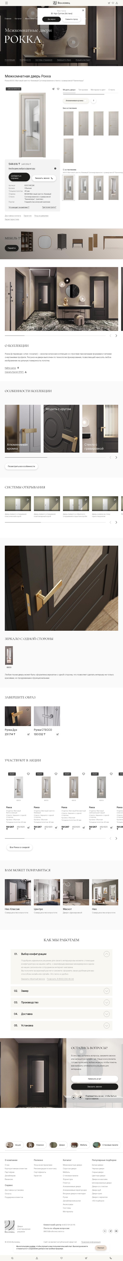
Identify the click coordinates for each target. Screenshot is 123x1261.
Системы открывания (43, 60)
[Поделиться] (53, 88)
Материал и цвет (98, 90)
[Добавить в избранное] (58, 88)
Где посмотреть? (49, 207)
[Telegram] (80, 1097)
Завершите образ (64, 60)
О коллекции (10, 60)
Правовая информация (91, 1242)
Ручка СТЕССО (43, 729)
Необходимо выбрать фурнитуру (22, 168)
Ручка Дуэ (11, 729)
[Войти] (116, 3)
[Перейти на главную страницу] (61, 3)
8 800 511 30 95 (68, 1225)
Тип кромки (83, 90)
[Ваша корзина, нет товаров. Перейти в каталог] (109, 3)
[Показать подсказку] (93, 100)
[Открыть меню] (6, 3)
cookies (32, 1246)
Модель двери (69, 90)
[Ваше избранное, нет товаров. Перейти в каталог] (112, 3)
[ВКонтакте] (73, 1097)
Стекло (111, 90)
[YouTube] (116, 1231)
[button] (23, 429)
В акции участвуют (83, 60)
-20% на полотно (13, 89)
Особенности (25, 60)
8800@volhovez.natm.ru (54, 1231)
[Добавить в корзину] (28, 734)
